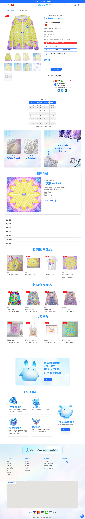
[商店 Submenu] (36, 5)
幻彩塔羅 (51, 5)
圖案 (29, 5)
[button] (5, 267)
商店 (34, 5)
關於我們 (64, 5)
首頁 (24, 5)
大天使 (46, 180)
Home (8, 10)
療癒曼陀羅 (51, 180)
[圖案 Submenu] (31, 5)
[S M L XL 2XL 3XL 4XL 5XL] (60, 63)
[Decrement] (44, 69)
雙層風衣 (13, 10)
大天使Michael (62, 15)
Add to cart (57, 69)
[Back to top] (2, 516)
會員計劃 (57, 5)
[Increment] (48, 69)
